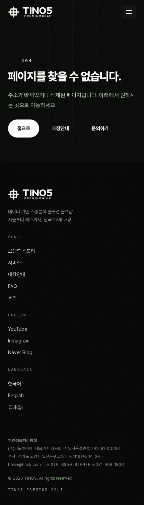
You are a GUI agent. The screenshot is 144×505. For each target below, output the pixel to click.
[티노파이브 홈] (30, 12)
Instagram (18, 340)
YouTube (17, 329)
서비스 (14, 262)
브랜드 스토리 (21, 251)
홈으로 (23, 128)
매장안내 (60, 128)
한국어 (14, 384)
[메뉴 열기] (129, 12)
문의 (12, 298)
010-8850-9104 (68, 464)
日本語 (15, 407)
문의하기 (100, 128)
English (16, 395)
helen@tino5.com (24, 464)
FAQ (12, 286)
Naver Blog (20, 352)
